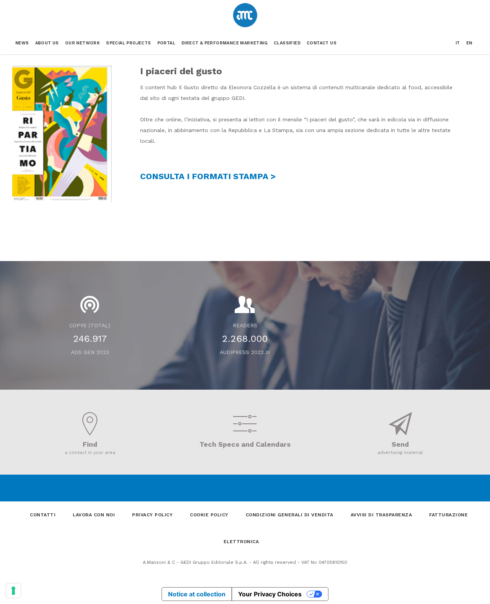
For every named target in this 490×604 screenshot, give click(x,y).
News (22, 43)
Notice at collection (196, 594)
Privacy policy (152, 514)
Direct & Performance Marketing (224, 43)
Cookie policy (209, 514)
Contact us (321, 43)
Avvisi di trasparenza (381, 514)
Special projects (128, 43)
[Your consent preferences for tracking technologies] (13, 590)
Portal (166, 43)
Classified (287, 43)
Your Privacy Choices (270, 594)
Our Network (82, 43)
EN (469, 43)
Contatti (43, 514)
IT (458, 43)
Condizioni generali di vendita (289, 514)
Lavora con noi (94, 514)
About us (47, 43)
